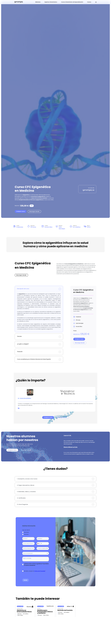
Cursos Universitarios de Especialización (72, 2)
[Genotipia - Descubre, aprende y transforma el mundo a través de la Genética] (18, 2)
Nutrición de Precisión (65, 610)
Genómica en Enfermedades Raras (24, 611)
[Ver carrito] (96, 2)
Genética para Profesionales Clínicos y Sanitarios (45, 611)
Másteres (37, 2)
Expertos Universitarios (51, 2)
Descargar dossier (34, 211)
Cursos (89, 2)
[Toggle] (60, 289)
